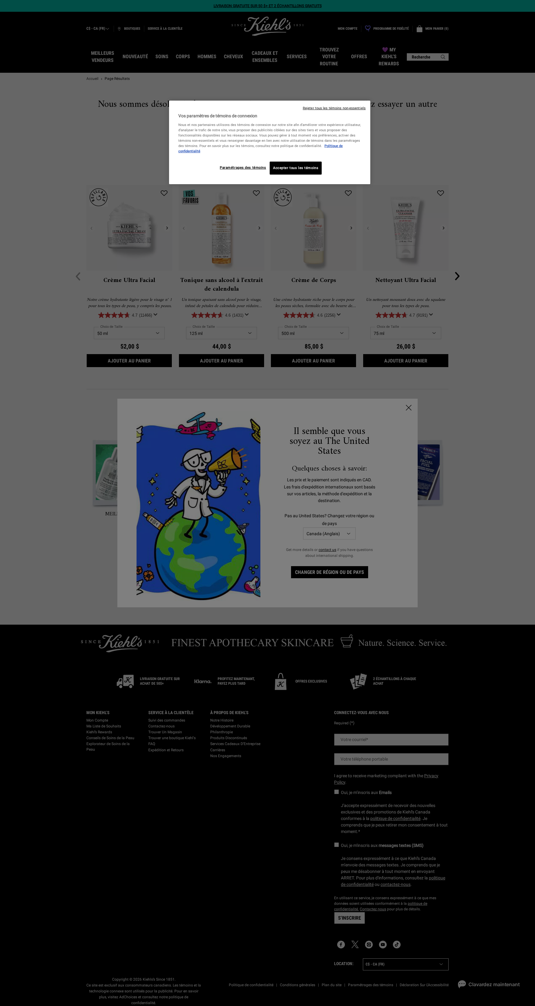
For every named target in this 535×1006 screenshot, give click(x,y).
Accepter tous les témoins (295, 168)
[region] (269, 142)
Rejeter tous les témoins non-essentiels (334, 108)
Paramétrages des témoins (243, 167)
